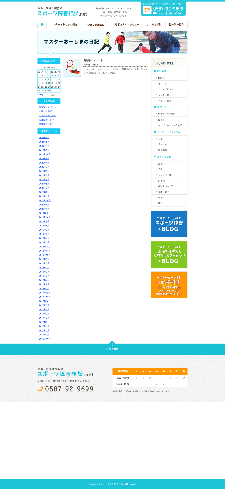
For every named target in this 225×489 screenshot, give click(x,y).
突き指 (161, 180)
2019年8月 (44, 225)
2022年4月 (44, 162)
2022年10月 (45, 154)
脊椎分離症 (163, 191)
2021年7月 (44, 175)
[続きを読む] (109, 72)
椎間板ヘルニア (165, 186)
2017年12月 (45, 292)
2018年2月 (44, 284)
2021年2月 (44, 192)
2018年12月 (45, 246)
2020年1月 (44, 208)
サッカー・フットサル (168, 132)
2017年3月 (44, 330)
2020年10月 (45, 200)
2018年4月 (44, 280)
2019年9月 (44, 221)
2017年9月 (44, 305)
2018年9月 (44, 259)
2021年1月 (44, 196)
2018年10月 (45, 254)
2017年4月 (44, 326)
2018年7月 (44, 267)
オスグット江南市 (47, 115)
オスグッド (163, 83)
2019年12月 (45, 212)
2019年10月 (45, 217)
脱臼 (160, 203)
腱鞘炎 (161, 119)
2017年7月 (44, 313)
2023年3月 (44, 150)
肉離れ (161, 77)
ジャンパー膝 (164, 174)
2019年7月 (44, 229)
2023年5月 (44, 141)
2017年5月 (44, 321)
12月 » (54, 94)
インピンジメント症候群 (170, 125)
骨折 (160, 197)
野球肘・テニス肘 (166, 113)
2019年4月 (44, 238)
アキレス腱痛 (164, 100)
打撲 (160, 138)
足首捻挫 (162, 144)
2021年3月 (44, 187)
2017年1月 (44, 334)
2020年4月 (44, 204)
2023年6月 (44, 137)
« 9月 (40, 94)
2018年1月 (44, 288)
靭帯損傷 (162, 149)
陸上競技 (162, 71)
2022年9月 (44, 158)
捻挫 (160, 163)
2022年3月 (44, 166)
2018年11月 (45, 250)
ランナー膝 (163, 94)
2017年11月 (45, 296)
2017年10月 (45, 301)
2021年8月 (44, 171)
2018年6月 (44, 271)
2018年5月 (44, 275)
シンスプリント (165, 89)
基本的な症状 (164, 156)
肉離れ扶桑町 (45, 111)
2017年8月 (44, 309)
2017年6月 (44, 317)
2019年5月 (44, 233)
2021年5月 (44, 183)
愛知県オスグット (93, 60)
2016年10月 (45, 338)
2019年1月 (44, 242)
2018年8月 (44, 263)
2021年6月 (44, 179)
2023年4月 (44, 145)
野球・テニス (164, 107)
